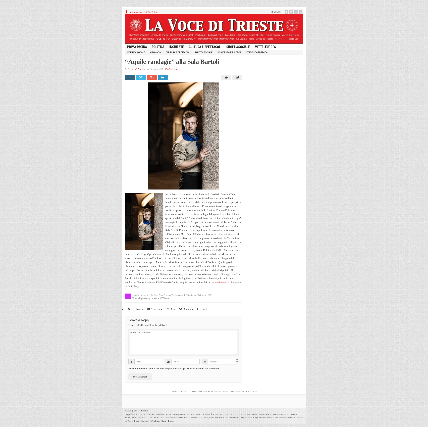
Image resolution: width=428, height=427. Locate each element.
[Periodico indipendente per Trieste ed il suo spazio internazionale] (214, 28)
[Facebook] (287, 12)
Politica (158, 47)
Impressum (177, 391)
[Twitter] (291, 12)
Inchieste (176, 47)
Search (277, 12)
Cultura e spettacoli (205, 47)
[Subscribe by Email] (296, 12)
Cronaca (155, 52)
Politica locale (136, 52)
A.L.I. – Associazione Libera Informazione (207, 391)
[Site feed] (301, 12)
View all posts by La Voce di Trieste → (152, 298)
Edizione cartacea (257, 52)
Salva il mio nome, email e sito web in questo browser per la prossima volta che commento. (174, 368)
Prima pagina (137, 47)
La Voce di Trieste (136, 69)
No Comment (171, 69)
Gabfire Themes (167, 420)
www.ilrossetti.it (220, 282)
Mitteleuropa (265, 47)
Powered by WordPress (150, 420)
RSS (255, 391)
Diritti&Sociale (238, 47)
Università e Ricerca (229, 52)
